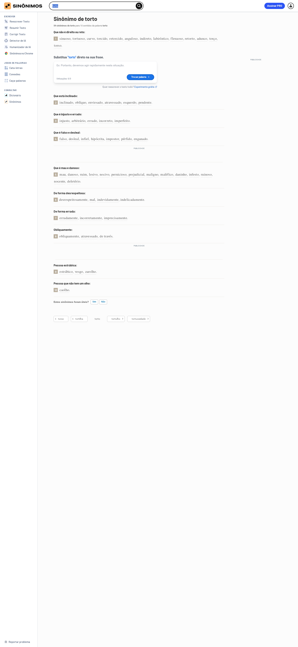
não (103, 302)
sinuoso (65, 38)
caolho (64, 289)
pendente (144, 102)
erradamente (68, 217)
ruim (83, 174)
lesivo (93, 174)
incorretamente (91, 217)
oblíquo (80, 102)
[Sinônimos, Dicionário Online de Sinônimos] (25, 5)
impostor (112, 138)
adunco (202, 38)
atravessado (113, 102)
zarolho (90, 271)
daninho (181, 174)
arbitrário (78, 120)
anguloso (131, 38)
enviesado (95, 102)
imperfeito (122, 120)
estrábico (66, 271)
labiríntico (160, 38)
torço (213, 38)
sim (94, 302)
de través (106, 236)
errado (92, 120)
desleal (74, 138)
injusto (64, 120)
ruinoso (206, 174)
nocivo (104, 174)
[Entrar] (291, 6)
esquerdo (129, 102)
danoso (73, 174)
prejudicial (136, 174)
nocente (59, 181)
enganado (140, 138)
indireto (145, 38)
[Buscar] (139, 6)
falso (63, 138)
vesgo (79, 271)
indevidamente (108, 199)
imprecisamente (115, 217)
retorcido (116, 38)
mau (62, 174)
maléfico (166, 174)
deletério (73, 181)
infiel (85, 138)
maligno (152, 174)
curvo (91, 38)
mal (92, 199)
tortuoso (79, 38)
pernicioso (119, 174)
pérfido (126, 138)
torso (57, 45)
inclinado (66, 102)
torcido (102, 38)
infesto (194, 174)
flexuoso (177, 38)
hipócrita (97, 138)
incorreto (105, 120)
